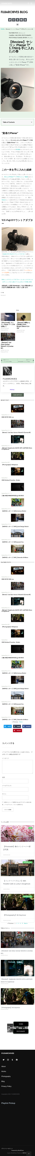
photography (26, 35)
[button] (17, 24)
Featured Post (13, 33)
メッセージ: (5, 758)
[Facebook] (21, 19)
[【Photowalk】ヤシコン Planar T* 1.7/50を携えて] (8, 317)
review (25, 37)
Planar (19, 37)
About (3, 1066)
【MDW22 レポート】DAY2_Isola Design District (15, 526)
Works (21, 1024)
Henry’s (4, 200)
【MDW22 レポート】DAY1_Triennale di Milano (15, 557)
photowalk (13, 37)
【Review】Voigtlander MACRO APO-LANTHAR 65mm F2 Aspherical (17, 448)
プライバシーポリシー (7, 1148)
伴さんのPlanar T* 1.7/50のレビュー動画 (16, 177)
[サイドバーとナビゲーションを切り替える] (32, 3)
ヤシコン (30, 37)
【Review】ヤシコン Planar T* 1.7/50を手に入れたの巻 (21, 46)
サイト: (4, 794)
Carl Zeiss (18, 35)
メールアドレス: (7, 785)
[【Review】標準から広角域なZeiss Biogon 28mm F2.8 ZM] (24, 317)
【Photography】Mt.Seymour (10, 464)
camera (11, 35)
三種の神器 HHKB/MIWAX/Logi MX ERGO (13, 495)
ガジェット (22, 33)
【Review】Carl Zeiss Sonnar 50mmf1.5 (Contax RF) (16, 432)
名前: (3, 777)
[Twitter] (10, 19)
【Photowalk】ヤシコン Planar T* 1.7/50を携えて (8, 324)
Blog (3, 1081)
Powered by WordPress (17, 1150)
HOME (2, 29)
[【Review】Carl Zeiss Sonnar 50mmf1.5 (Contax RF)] (8, 337)
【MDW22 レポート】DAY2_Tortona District (14, 511)
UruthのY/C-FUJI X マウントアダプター (14, 254)
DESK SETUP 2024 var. (8, 417)
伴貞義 (18, 149)
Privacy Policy (6, 1086)
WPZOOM (25, 1153)
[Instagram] (13, 19)
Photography (21, 1031)
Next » (21, 722)
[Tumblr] (17, 19)
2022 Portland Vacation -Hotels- (11, 480)
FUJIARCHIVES (6, 3)
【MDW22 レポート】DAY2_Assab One (13, 542)
